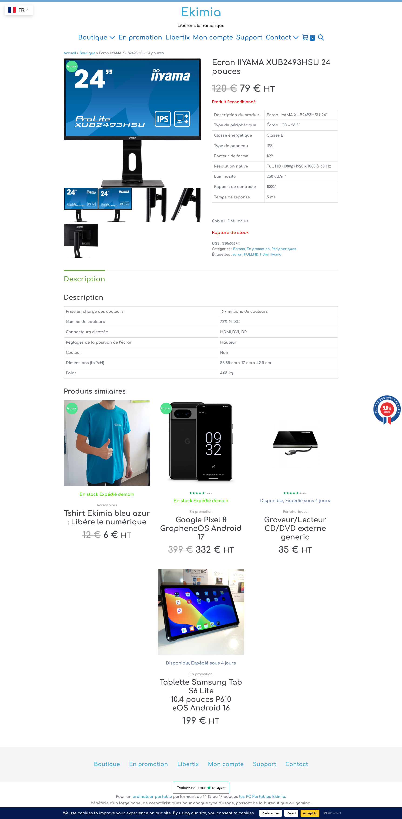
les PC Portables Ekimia (262, 797)
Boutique (93, 37)
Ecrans (239, 249)
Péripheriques (283, 249)
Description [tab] (84, 279)
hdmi (264, 254)
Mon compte (213, 37)
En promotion (140, 37)
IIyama (275, 254)
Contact (279, 37)
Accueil (70, 53)
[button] (321, 37)
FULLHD (251, 254)
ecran (237, 254)
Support (249, 37)
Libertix (177, 37)
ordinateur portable (153, 797)
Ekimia (201, 12)
